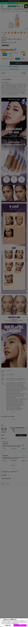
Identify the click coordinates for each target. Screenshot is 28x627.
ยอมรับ (20, 625)
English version (16, 623)
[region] (14, 622)
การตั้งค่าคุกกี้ (7, 625)
